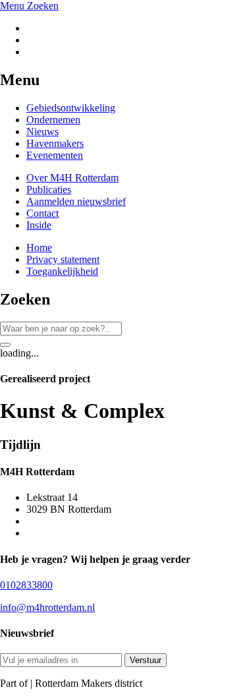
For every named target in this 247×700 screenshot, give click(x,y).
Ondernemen (53, 119)
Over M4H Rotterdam (72, 177)
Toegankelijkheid (62, 271)
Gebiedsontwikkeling (70, 107)
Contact (42, 213)
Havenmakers (55, 143)
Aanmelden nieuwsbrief (76, 201)
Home (39, 247)
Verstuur (145, 660)
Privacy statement (62, 259)
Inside (38, 225)
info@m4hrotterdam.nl (47, 607)
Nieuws (42, 131)
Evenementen (54, 155)
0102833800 (26, 585)
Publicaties (48, 189)
